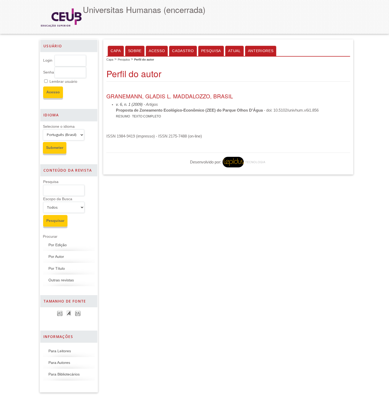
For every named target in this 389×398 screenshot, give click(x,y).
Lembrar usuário (63, 82)
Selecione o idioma (59, 127)
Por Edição (57, 245)
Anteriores (261, 51)
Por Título (56, 269)
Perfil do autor (144, 59)
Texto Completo (146, 116)
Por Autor (56, 257)
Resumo (123, 116)
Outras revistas (61, 280)
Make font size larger (77, 313)
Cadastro (183, 51)
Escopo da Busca (57, 199)
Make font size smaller (59, 313)
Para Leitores (59, 351)
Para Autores (59, 363)
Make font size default (68, 313)
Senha (48, 72)
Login (47, 60)
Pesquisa (50, 182)
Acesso (157, 51)
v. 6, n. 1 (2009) (129, 104)
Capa (116, 51)
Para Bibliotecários (64, 374)
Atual (234, 51)
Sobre (135, 51)
